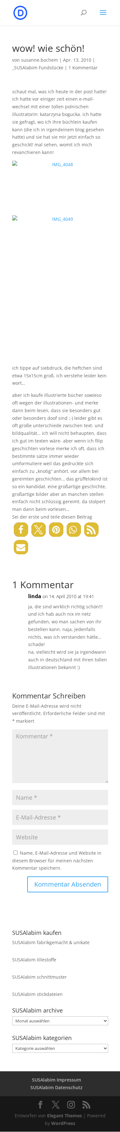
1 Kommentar (83, 68)
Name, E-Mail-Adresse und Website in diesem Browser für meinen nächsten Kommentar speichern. (56, 860)
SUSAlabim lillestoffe (34, 960)
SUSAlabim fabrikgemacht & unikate (51, 942)
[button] (21, 529)
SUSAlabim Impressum (56, 1080)
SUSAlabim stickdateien (37, 994)
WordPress (63, 1123)
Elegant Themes (64, 1116)
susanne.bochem (39, 60)
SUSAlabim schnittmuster (39, 977)
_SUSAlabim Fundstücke (37, 68)
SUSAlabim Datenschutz (56, 1087)
